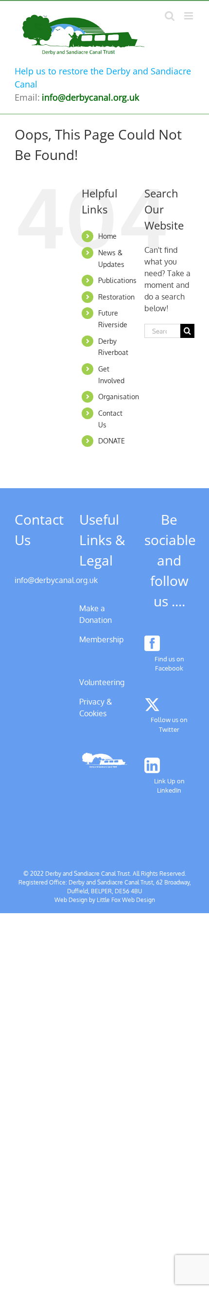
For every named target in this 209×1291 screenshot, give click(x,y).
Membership (101, 639)
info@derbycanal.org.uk (56, 580)
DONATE (111, 441)
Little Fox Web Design (126, 899)
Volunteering (101, 682)
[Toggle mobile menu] (189, 16)
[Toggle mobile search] (169, 16)
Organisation (118, 396)
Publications (117, 280)
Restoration (116, 297)
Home (107, 236)
